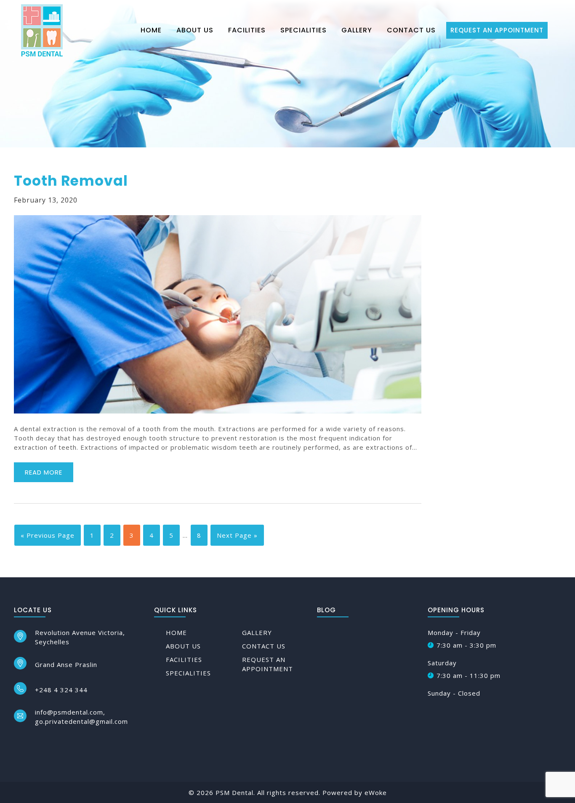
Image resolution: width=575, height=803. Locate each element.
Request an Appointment (496, 30)
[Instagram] (33, 741)
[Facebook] (17, 741)
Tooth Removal (71, 181)
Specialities (303, 30)
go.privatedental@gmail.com (81, 721)
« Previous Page (48, 535)
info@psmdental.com (69, 712)
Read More (43, 472)
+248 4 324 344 (61, 690)
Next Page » (237, 535)
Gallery (356, 30)
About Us (194, 30)
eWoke (376, 792)
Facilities (247, 30)
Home (151, 30)
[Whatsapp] (48, 741)
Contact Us (411, 30)
